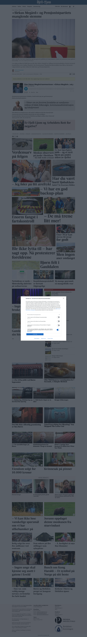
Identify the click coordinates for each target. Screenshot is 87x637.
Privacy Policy (50, 338)
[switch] (58, 317)
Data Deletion (36, 338)
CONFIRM (35, 334)
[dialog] (43, 318)
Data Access (43, 338)
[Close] (64, 298)
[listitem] (43, 314)
